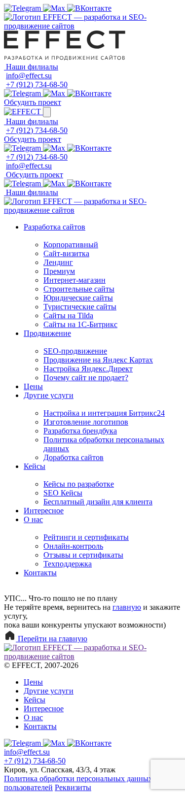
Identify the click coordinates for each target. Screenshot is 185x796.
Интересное (44, 510)
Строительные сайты (78, 289)
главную (126, 607)
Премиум (59, 271)
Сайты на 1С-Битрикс (80, 324)
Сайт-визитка (66, 253)
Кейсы (34, 466)
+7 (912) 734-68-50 (37, 84)
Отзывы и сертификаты (83, 555)
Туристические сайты (79, 306)
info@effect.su (29, 75)
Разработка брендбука (80, 431)
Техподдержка (67, 564)
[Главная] (92, 26)
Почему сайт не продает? (85, 377)
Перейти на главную (51, 638)
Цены (33, 386)
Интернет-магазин (74, 280)
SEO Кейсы (62, 493)
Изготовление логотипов (85, 422)
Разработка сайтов (54, 227)
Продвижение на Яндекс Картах (98, 360)
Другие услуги (49, 395)
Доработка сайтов (73, 457)
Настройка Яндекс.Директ (88, 369)
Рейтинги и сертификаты (86, 537)
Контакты (40, 572)
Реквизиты (73, 787)
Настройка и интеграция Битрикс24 (104, 413)
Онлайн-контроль (73, 546)
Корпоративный (70, 244)
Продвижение (47, 333)
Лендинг (58, 262)
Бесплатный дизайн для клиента (97, 502)
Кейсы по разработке (78, 484)
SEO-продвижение (75, 351)
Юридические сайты (78, 298)
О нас (33, 519)
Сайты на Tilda (68, 315)
